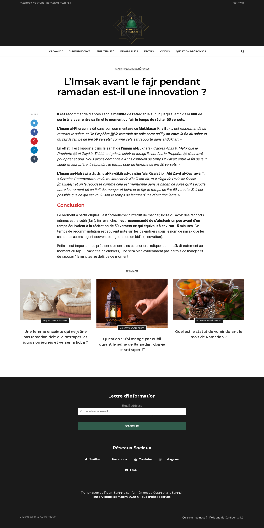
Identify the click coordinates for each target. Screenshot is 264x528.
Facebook (26, 3)
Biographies (129, 51)
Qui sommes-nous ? (194, 517)
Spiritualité (105, 51)
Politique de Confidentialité (226, 517)
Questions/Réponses (191, 51)
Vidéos (165, 51)
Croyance (56, 51)
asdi (119, 69)
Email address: (132, 405)
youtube (145, 459)
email (134, 470)
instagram (171, 459)
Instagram (52, 3)
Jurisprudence (80, 51)
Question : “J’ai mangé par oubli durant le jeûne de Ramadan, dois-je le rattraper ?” (132, 344)
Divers (149, 51)
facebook (119, 459)
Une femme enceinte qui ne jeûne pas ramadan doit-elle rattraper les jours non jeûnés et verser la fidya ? (55, 337)
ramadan (132, 271)
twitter (95, 459)
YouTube (38, 3)
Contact (238, 3)
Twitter (65, 3)
